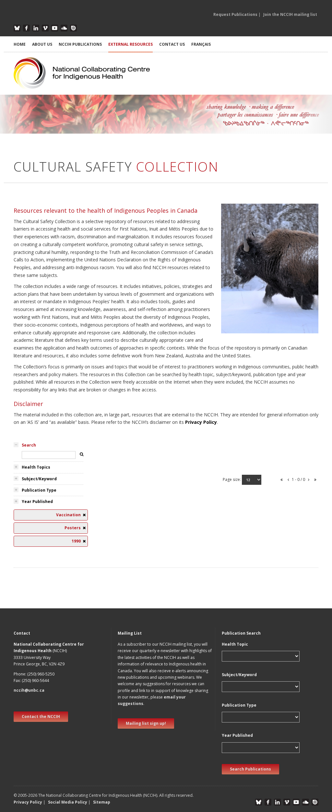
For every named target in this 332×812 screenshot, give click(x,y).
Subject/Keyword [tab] (39, 479)
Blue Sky (17, 28)
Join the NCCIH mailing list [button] (290, 14)
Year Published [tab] (37, 501)
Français (201, 44)
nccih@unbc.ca (29, 690)
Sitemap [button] (101, 802)
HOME (20, 44)
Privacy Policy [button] (28, 802)
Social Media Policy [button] (67, 802)
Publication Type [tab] (39, 490)
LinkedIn (35, 28)
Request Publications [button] (235, 14)
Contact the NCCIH (41, 716)
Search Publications (250, 769)
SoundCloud (64, 28)
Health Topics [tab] (36, 467)
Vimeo (45, 28)
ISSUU (73, 28)
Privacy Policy (201, 422)
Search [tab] (29, 445)
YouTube (54, 28)
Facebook (26, 28)
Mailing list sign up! (146, 723)
